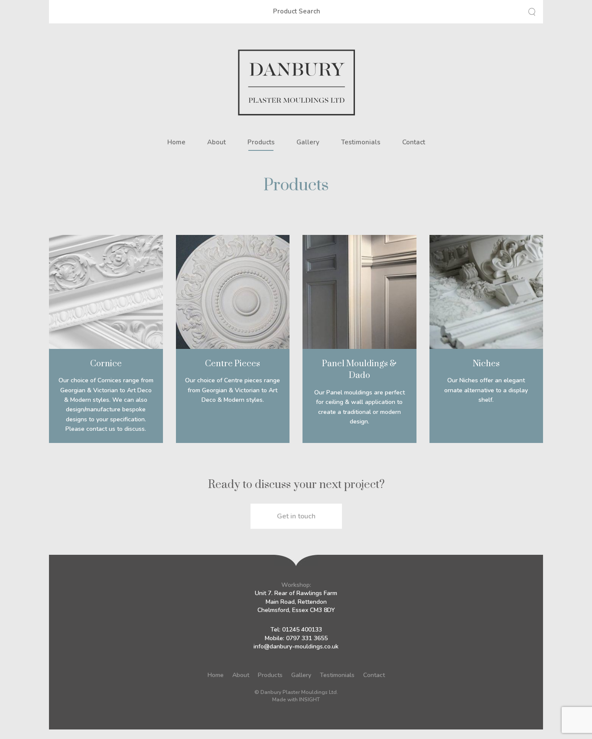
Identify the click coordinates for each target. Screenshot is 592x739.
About (216, 142)
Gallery (307, 142)
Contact (413, 142)
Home (176, 142)
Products (261, 142)
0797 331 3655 (307, 638)
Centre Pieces (232, 363)
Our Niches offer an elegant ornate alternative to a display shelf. (486, 390)
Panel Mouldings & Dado (359, 369)
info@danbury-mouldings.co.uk (296, 646)
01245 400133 (302, 629)
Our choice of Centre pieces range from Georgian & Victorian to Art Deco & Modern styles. (232, 390)
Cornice (106, 363)
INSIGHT (309, 699)
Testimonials (361, 142)
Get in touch (296, 516)
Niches (486, 363)
